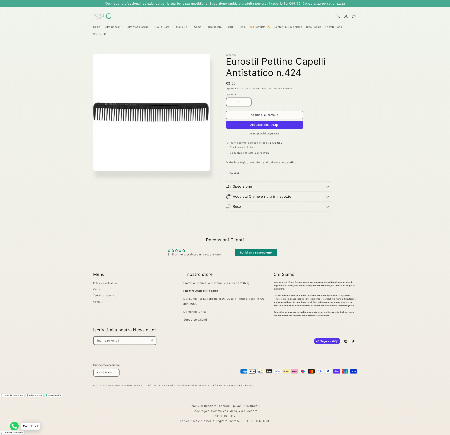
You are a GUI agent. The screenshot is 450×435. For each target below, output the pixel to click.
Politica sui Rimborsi (105, 283)
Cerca (97, 289)
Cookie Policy (54, 395)
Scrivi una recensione (256, 252)
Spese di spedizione (255, 88)
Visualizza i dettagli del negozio (249, 152)
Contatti (98, 301)
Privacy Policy (35, 395)
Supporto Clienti (195, 319)
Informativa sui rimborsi (160, 385)
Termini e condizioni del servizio (193, 385)
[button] (113, 27)
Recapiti (249, 385)
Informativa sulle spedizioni (227, 385)
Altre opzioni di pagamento (264, 133)
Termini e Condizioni (13, 395)
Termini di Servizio (104, 295)
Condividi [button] (235, 173)
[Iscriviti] (152, 340)
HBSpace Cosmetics (112, 385)
